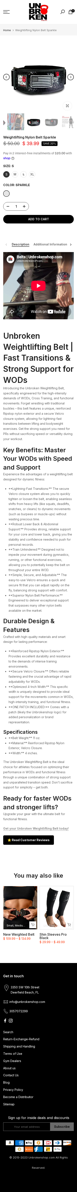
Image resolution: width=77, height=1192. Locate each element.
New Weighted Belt (18, 934)
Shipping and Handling (19, 1046)
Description (20, 244)
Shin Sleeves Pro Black (53, 936)
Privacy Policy (13, 1089)
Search (8, 1032)
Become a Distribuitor (18, 1097)
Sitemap (9, 1104)
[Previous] (6, 77)
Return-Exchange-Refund (21, 1039)
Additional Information (50, 244)
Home (7, 30)
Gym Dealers (12, 1061)
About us (9, 1068)
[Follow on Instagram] (11, 1020)
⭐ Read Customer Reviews (28, 840)
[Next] (70, 77)
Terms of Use (12, 1053)
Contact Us (11, 1075)
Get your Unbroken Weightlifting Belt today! (36, 828)
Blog (6, 1082)
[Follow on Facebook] (5, 1020)
